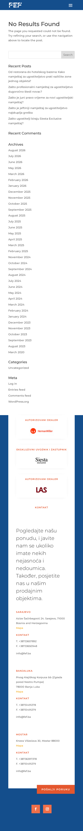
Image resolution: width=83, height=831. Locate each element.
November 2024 (19, 257)
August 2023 (16, 346)
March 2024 (16, 304)
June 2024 (15, 287)
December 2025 (19, 191)
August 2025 (16, 215)
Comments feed (19, 395)
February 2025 (18, 251)
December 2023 (19, 322)
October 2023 (17, 334)
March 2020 (16, 352)
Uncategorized (18, 368)
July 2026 (14, 156)
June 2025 (15, 227)
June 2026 (15, 162)
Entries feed (16, 389)
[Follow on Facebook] (35, 809)
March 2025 (16, 245)
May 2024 (14, 293)
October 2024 (17, 263)
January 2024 (17, 316)
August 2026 (16, 150)
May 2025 (14, 233)
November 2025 (19, 197)
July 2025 (14, 221)
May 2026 (14, 168)
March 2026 (16, 174)
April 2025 (15, 239)
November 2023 (19, 328)
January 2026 (17, 185)
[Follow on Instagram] (47, 809)
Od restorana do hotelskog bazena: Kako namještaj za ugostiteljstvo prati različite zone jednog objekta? (39, 76)
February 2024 (18, 310)
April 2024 (15, 298)
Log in (12, 383)
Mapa (19, 627)
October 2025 (17, 203)
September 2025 (19, 209)
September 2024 (20, 269)
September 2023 (19, 340)
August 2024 (16, 275)
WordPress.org (18, 401)
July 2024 (14, 281)
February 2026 (18, 180)
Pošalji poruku (56, 789)
